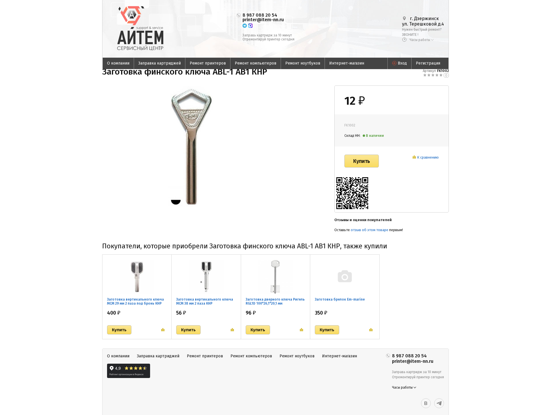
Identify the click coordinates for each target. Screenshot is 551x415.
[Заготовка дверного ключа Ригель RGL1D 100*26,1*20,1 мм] (275, 276)
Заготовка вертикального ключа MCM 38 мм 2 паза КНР (204, 301)
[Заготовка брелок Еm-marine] (345, 276)
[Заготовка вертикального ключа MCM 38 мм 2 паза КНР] (206, 276)
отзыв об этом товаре (369, 230)
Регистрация (428, 63)
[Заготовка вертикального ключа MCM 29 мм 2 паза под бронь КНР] (137, 276)
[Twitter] (439, 403)
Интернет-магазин (346, 63)
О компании (118, 63)
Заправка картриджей (159, 63)
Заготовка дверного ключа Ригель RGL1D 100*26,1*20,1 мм (275, 301)
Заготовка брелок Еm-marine (340, 299)
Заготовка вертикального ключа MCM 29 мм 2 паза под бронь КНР (135, 301)
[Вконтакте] (426, 403)
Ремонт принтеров (208, 63)
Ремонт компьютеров (255, 63)
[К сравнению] (163, 329)
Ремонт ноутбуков (302, 63)
